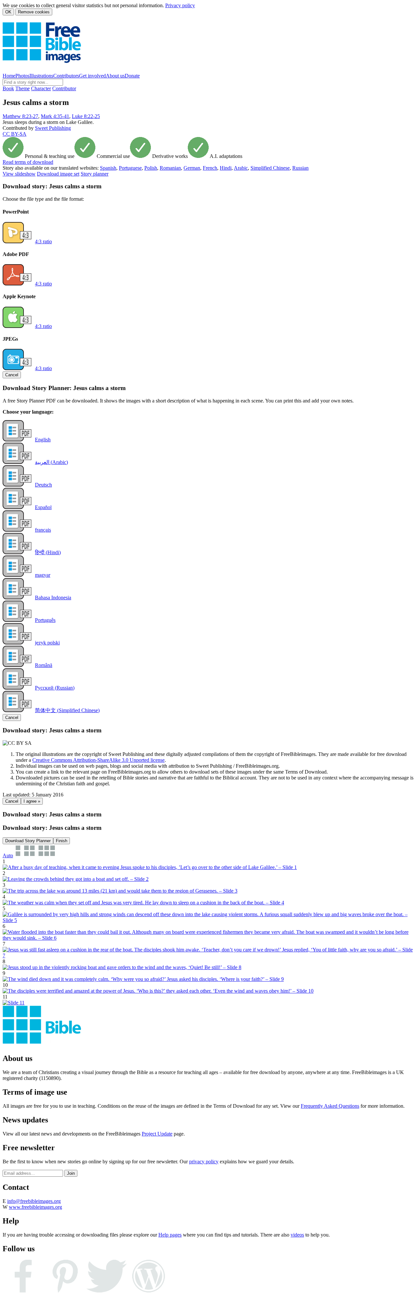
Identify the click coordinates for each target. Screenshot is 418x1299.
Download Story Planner (28, 840)
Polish (150, 168)
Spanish (108, 168)
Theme (22, 88)
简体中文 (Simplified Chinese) (67, 710)
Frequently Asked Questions (330, 1106)
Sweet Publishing (53, 128)
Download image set (58, 174)
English (43, 439)
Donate (132, 75)
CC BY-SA (14, 134)
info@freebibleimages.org (34, 1201)
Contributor (64, 88)
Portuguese (130, 168)
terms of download (28, 162)
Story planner (94, 174)
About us (115, 75)
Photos (22, 75)
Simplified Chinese (270, 168)
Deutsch (43, 484)
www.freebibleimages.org (35, 1207)
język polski (47, 642)
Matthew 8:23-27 (20, 116)
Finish (61, 840)
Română (43, 665)
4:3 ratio (43, 241)
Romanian (170, 168)
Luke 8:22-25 (86, 116)
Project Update (157, 1134)
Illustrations (41, 75)
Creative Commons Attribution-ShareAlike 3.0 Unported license (98, 760)
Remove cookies (34, 11)
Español (43, 507)
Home (9, 75)
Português (45, 620)
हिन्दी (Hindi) (48, 552)
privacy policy (203, 1161)
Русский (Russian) (54, 688)
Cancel (11, 374)
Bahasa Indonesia (53, 597)
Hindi (226, 168)
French (210, 168)
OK (8, 11)
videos (297, 1235)
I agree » (32, 801)
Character (41, 88)
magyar (42, 575)
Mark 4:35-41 (55, 116)
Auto (8, 855)
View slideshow (19, 174)
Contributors (66, 75)
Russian (300, 168)
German (192, 168)
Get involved (92, 75)
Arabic (241, 168)
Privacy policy (180, 5)
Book (8, 88)
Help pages (170, 1235)
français (43, 530)
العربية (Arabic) (51, 462)
